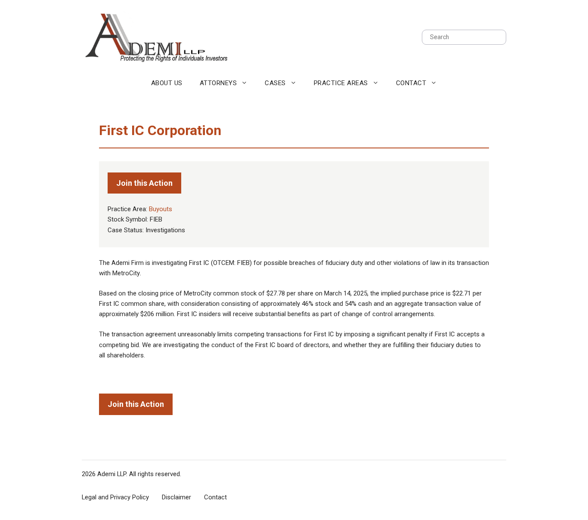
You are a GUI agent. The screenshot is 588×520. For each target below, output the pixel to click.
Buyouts (160, 209)
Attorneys (218, 83)
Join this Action (144, 183)
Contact (411, 83)
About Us (167, 83)
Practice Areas (341, 83)
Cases (275, 83)
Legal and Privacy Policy (115, 497)
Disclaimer (176, 497)
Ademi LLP (111, 474)
